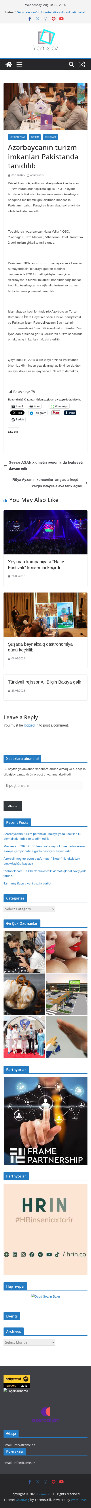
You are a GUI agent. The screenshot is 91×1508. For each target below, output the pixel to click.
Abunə (12, 806)
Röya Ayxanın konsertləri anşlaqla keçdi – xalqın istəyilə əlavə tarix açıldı (47, 483)
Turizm (35, 137)
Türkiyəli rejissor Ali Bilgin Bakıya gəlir (44, 682)
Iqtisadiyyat (17, 137)
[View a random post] (82, 64)
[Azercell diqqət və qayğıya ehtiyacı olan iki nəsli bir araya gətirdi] (24, 952)
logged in (31, 725)
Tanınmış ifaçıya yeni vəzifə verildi (27, 883)
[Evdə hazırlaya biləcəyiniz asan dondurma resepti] (24, 994)
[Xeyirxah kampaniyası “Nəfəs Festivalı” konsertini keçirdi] (45, 513)
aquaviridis (37, 175)
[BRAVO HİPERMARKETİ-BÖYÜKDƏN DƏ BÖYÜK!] (66, 994)
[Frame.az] (9, 64)
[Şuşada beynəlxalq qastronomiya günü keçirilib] (45, 596)
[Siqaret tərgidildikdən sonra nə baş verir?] (66, 1037)
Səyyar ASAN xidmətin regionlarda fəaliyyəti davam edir (46, 466)
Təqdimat (50, 137)
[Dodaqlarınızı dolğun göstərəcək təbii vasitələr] (66, 952)
